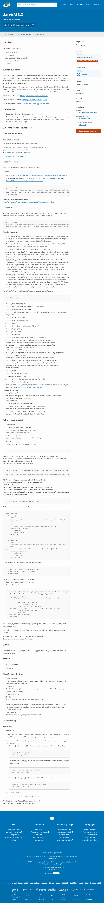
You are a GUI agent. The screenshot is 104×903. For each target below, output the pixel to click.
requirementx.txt (11, 152)
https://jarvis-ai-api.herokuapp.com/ (34, 100)
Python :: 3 (82, 125)
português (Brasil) (35, 883)
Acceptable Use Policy (89, 840)
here (28, 152)
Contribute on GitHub (64, 832)
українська (44, 883)
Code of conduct (89, 835)
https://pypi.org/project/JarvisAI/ (14, 156)
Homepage (82, 45)
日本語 (26, 883)
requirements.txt (29, 430)
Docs (71, 4)
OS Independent (84, 119)
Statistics (39, 835)
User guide (13, 835)
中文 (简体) (65, 883)
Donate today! (52, 858)
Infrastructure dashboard (38, 832)
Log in (88, 4)
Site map (52, 870)
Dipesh (83, 85)
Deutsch (58, 883)
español (14, 883)
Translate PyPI (64, 835)
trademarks (70, 862)
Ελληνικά (51, 883)
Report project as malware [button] (88, 131)
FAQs (14, 840)
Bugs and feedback (64, 829)
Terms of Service (89, 829)
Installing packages (13, 829)
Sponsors (79, 4)
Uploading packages (13, 832)
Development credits (64, 840)
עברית (86, 883)
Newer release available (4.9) (87, 61)
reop (14, 424)
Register (96, 4)
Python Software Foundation (51, 864)
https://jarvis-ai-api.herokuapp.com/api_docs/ (34, 104)
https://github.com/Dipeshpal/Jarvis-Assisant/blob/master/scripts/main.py (41, 175)
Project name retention (13, 837)
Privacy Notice (89, 837)
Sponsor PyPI (64, 837)
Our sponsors (39, 840)
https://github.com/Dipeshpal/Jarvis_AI (34, 96)
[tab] (10, 34)
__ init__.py (17, 435)
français (20, 883)
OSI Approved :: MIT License (88, 113)
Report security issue (90, 832)
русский (81, 883)
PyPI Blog (38, 829)
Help (64, 4)
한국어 (99, 883)
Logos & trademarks (39, 837)
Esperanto (93, 883)
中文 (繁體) (73, 883)
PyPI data (79, 54)
